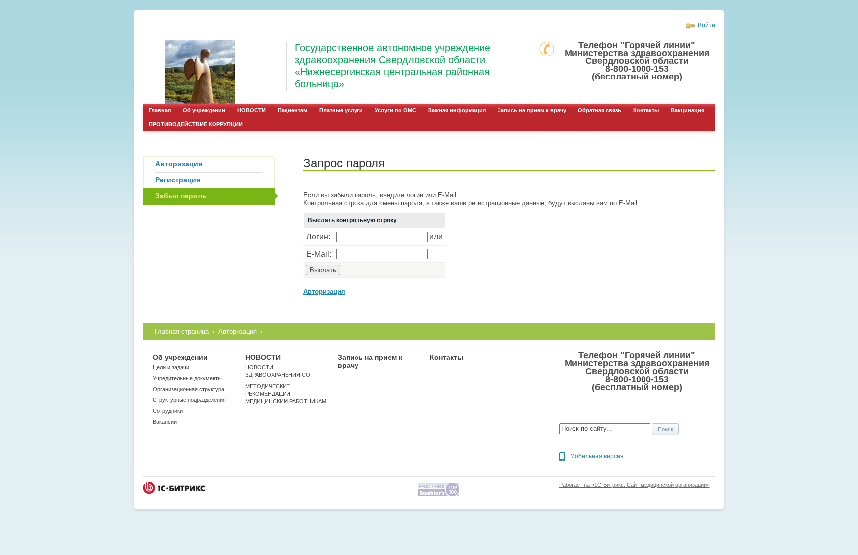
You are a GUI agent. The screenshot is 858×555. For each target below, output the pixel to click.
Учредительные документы (187, 378)
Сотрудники (168, 411)
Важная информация (457, 110)
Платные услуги (341, 110)
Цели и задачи (171, 367)
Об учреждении (204, 110)
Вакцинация (687, 110)
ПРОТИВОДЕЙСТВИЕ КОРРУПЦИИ (196, 124)
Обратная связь (599, 110)
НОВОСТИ (251, 110)
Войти (706, 25)
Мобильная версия (597, 456)
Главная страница (182, 331)
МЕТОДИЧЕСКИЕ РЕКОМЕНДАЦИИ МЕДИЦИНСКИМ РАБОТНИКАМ (285, 393)
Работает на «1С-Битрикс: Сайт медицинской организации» (634, 485)
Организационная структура (188, 389)
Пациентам (292, 110)
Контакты (646, 110)
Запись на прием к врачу (532, 110)
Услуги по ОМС (395, 110)
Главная (160, 110)
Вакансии (165, 422)
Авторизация (237, 331)
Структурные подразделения (189, 400)
